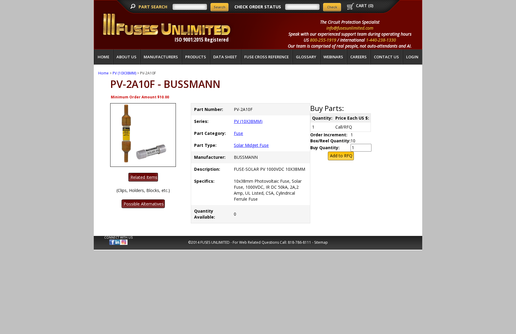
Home (103, 57)
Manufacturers (161, 57)
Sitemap (321, 242)
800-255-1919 (323, 40)
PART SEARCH (153, 7)
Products (195, 57)
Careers (358, 57)
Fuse (238, 133)
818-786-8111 (299, 242)
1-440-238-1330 (381, 40)
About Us (126, 57)
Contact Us (386, 57)
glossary (306, 57)
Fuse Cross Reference (266, 57)
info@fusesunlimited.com (349, 28)
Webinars (333, 57)
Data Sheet (225, 57)
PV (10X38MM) (124, 73)
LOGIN (412, 57)
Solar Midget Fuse (251, 145)
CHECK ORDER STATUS (257, 7)
